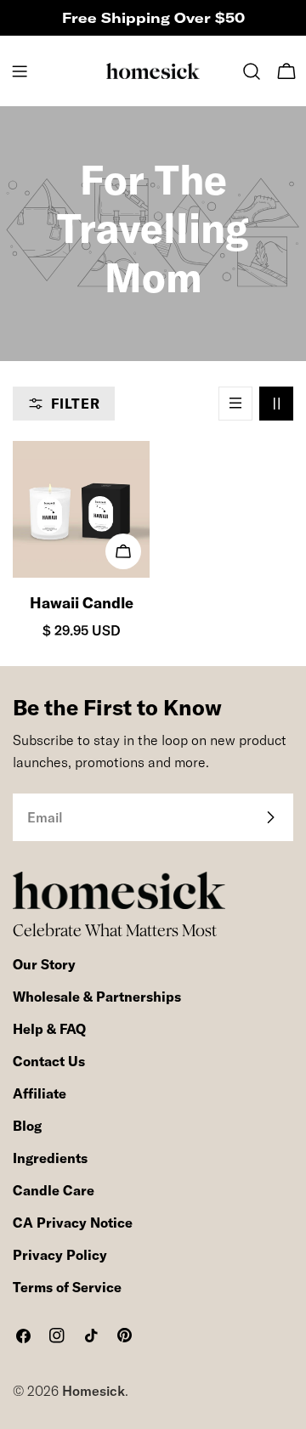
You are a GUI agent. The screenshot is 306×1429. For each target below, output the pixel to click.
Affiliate (39, 1093)
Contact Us (49, 1061)
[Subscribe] (270, 817)
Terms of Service (67, 1287)
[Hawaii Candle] (81, 509)
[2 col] (276, 404)
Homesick (93, 1390)
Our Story (44, 964)
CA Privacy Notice (73, 1222)
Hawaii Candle (81, 603)
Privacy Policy (60, 1254)
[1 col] (235, 404)
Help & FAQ (49, 1028)
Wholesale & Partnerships (97, 996)
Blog (27, 1125)
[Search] (252, 71)
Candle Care (53, 1190)
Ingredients (50, 1157)
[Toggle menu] (20, 71)
